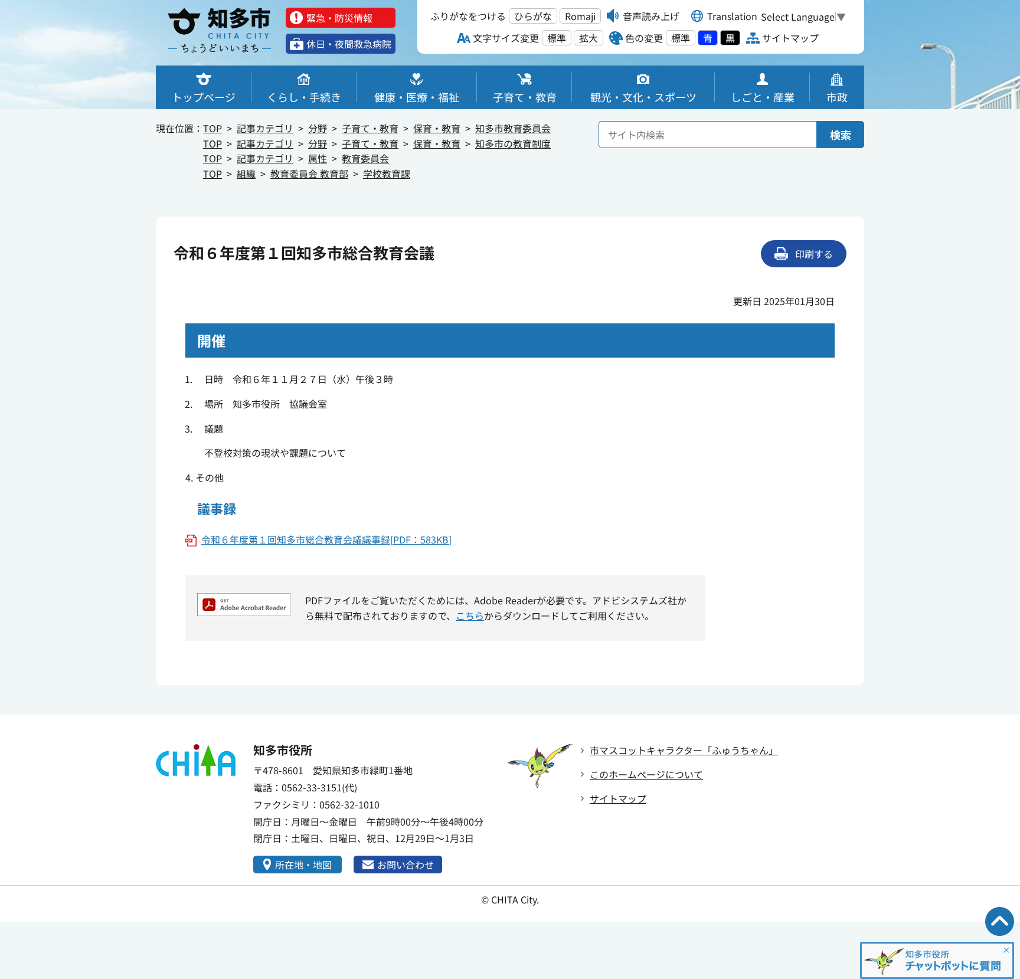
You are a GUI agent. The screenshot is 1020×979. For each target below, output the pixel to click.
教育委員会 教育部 (309, 173)
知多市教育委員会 (513, 128)
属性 (317, 158)
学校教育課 (386, 173)
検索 (840, 134)
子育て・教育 (370, 128)
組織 (246, 173)
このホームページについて (646, 774)
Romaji (580, 16)
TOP (212, 128)
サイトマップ (618, 798)
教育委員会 (365, 158)
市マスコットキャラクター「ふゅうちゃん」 (684, 750)
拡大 (588, 38)
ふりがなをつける (468, 16)
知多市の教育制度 (513, 143)
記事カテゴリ (265, 128)
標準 (556, 38)
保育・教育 (436, 128)
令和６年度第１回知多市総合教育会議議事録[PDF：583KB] (326, 539)
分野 (317, 128)
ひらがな (533, 16)
